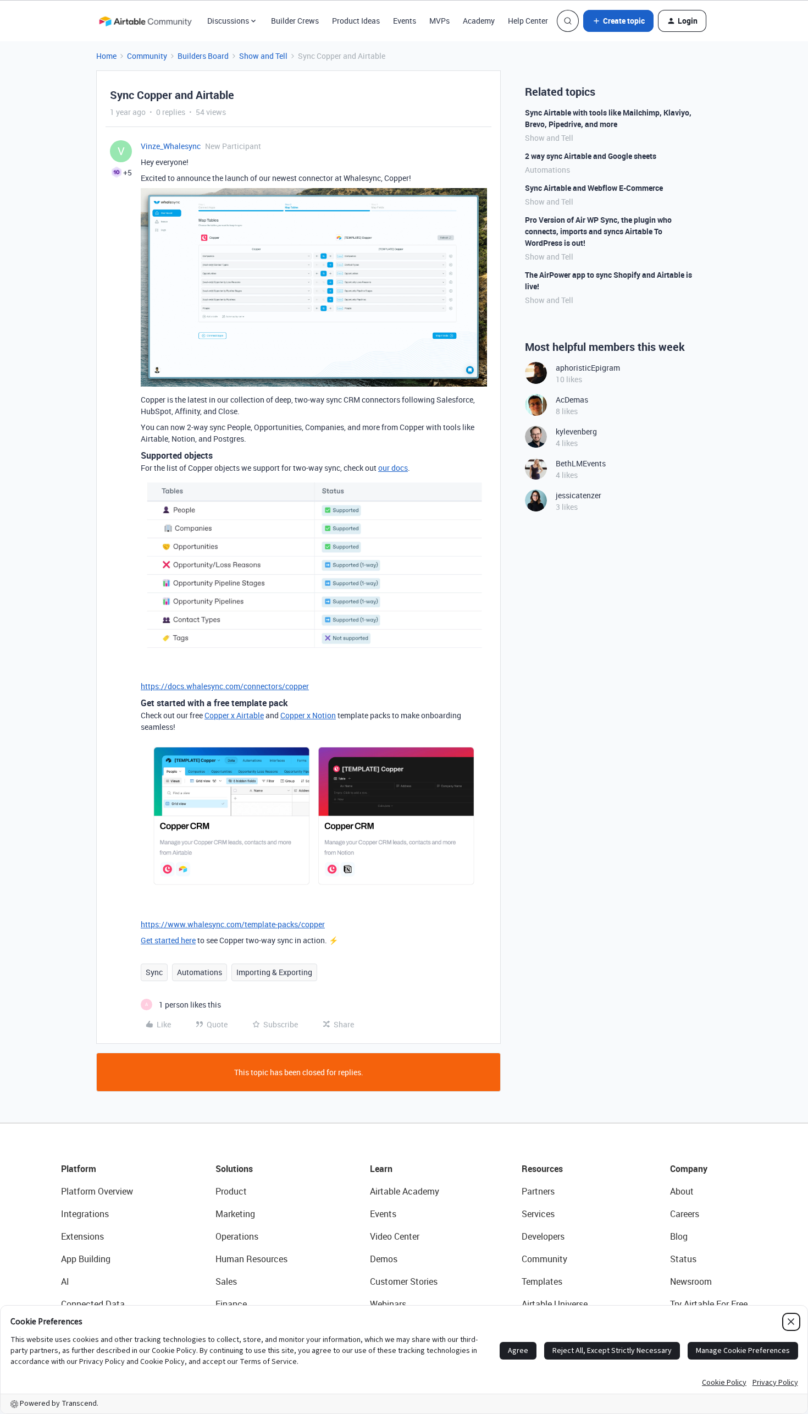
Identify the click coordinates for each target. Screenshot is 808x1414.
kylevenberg (576, 431)
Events (404, 20)
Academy (479, 20)
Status (683, 1259)
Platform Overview (97, 1191)
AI (65, 1281)
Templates (542, 1281)
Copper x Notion (308, 715)
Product (231, 1191)
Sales (226, 1281)
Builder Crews (295, 20)
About (682, 1191)
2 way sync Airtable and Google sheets (590, 156)
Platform (78, 1169)
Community (147, 56)
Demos (383, 1259)
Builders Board (203, 56)
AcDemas (572, 399)
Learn (381, 1169)
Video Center (394, 1236)
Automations (199, 972)
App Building (85, 1259)
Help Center (528, 20)
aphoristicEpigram (588, 367)
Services (538, 1214)
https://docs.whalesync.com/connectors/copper (225, 686)
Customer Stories (404, 1281)
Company (688, 1169)
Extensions (82, 1236)
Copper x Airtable (234, 715)
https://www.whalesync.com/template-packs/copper (233, 924)
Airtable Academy (404, 1191)
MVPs (439, 20)
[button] (618, 21)
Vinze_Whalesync (171, 146)
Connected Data (93, 1304)
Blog (679, 1236)
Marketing (235, 1214)
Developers (543, 1236)
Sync (154, 972)
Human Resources (251, 1259)
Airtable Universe (555, 1304)
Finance (231, 1304)
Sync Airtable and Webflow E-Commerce (594, 188)
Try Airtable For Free (709, 1304)
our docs (393, 468)
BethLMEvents (581, 463)
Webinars (388, 1304)
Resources (542, 1169)
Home (106, 56)
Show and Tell (263, 56)
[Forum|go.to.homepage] (145, 21)
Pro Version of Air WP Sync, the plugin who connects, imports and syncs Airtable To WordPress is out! (598, 231)
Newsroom (691, 1281)
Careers (684, 1214)
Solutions (234, 1169)
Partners (538, 1191)
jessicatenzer (578, 495)
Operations (236, 1236)
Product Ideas (356, 20)
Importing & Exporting (274, 972)
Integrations (85, 1214)
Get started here (168, 940)
